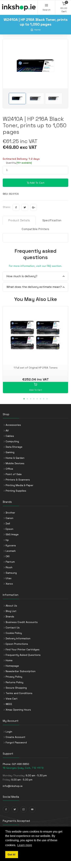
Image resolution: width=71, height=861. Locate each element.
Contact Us (13, 627)
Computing (12, 441)
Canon (9, 518)
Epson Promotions (17, 643)
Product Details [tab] (19, 220)
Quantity (19, 162)
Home (37, 29)
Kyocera (11, 545)
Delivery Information (18, 638)
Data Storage (14, 446)
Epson (9, 529)
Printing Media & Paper (19, 485)
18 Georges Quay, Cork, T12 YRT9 (23, 767)
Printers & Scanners (18, 479)
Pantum (10, 561)
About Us (11, 605)
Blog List (11, 611)
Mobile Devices (15, 463)
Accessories (13, 425)
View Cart (11, 698)
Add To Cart (36, 182)
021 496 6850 (20, 764)
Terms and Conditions (19, 693)
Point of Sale (14, 474)
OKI (7, 556)
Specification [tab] (52, 220)
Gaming (10, 452)
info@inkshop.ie (13, 786)
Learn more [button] (24, 845)
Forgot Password (16, 742)
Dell (8, 523)
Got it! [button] (11, 854)
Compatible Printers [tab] (35, 229)
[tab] (35, 276)
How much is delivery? (22, 276)
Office (9, 468)
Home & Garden (15, 458)
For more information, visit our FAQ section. (35, 266)
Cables (10, 436)
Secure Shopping (16, 687)
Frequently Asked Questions (23, 655)
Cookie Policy (14, 633)
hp (7, 540)
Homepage (12, 665)
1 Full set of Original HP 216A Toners (36, 367)
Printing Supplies (16, 490)
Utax (8, 578)
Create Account (15, 737)
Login (9, 731)
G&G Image (12, 534)
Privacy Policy (14, 676)
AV (7, 430)
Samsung (11, 572)
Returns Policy (14, 682)
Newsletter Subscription (21, 671)
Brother (10, 512)
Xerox (9, 583)
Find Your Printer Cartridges (23, 649)
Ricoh (9, 567)
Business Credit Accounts (22, 622)
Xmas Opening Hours (18, 709)
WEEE (9, 704)
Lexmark (11, 550)
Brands (10, 616)
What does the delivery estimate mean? (34, 287)
